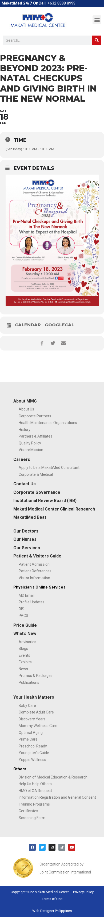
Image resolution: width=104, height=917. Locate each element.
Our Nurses (25, 539)
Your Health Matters (33, 697)
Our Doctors (25, 531)
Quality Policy (30, 443)
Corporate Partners (35, 416)
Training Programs (34, 804)
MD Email (26, 595)
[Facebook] (32, 847)
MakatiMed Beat (29, 517)
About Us (26, 409)
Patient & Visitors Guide (37, 556)
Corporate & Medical (36, 474)
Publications (29, 682)
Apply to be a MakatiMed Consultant (49, 467)
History (24, 429)
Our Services (26, 547)
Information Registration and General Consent (57, 797)
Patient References (35, 571)
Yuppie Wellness (32, 760)
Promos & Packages (36, 675)
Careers (21, 459)
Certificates (28, 811)
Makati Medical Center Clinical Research (54, 509)
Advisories (27, 642)
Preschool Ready (33, 746)
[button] (97, 19)
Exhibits (25, 662)
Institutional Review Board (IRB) (45, 500)
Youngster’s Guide (34, 753)
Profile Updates (32, 602)
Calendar (28, 325)
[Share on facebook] (42, 343)
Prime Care (28, 739)
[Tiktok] (61, 847)
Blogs (23, 648)
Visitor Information (34, 578)
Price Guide (25, 625)
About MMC (25, 401)
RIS (21, 609)
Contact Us (24, 483)
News (23, 669)
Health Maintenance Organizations (48, 423)
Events (24, 655)
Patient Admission (34, 564)
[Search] (96, 40)
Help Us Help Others (35, 784)
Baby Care (27, 705)
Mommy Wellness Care (38, 726)
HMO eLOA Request (35, 791)
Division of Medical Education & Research (53, 777)
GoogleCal (59, 325)
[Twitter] (42, 847)
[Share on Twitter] (52, 343)
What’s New (24, 633)
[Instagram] (52, 847)
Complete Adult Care (36, 712)
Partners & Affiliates (35, 436)
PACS (23, 615)
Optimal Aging (31, 732)
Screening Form (32, 818)
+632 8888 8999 (61, 3)
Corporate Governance (36, 492)
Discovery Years (32, 719)
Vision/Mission (31, 450)
